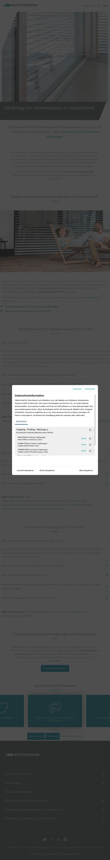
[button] (90, 430)
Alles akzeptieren (86, 471)
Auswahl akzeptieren (25, 471)
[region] (55, 424)
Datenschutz (90, 389)
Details (83, 438)
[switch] (91, 430)
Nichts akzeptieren (47, 471)
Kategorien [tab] (21, 422)
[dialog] (55, 430)
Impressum (77, 389)
